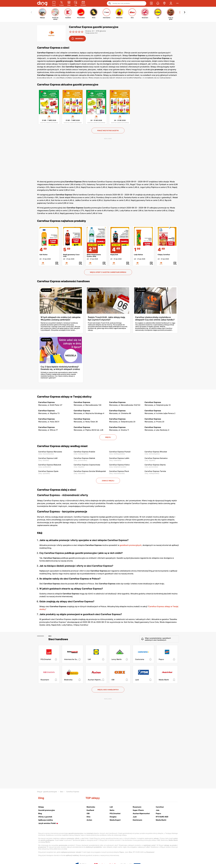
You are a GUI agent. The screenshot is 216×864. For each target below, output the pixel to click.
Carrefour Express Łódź (47, 458)
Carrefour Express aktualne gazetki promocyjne (67, 84)
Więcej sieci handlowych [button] (108, 690)
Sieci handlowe (58, 639)
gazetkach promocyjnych (131, 545)
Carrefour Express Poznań (119, 452)
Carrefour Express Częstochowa (87, 465)
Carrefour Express (72, 791)
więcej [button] (108, 437)
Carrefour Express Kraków (84, 452)
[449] (48, 236)
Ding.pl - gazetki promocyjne (47, 791)
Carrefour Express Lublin (119, 458)
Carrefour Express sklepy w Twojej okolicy (64, 396)
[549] (72, 236)
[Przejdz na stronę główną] (42, 3)
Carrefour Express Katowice (156, 458)
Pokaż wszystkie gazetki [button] (108, 130)
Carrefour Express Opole (48, 471)
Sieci (49, 636)
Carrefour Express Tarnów (155, 471)
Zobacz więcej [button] (108, 481)
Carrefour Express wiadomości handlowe (63, 281)
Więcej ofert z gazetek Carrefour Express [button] (108, 272)
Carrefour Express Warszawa (50, 452)
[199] (143, 236)
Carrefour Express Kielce (119, 465)
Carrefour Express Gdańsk (84, 458)
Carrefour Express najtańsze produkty (61, 220)
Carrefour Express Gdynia (155, 465)
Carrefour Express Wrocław (156, 452)
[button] (151, 3)
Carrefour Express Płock (119, 471)
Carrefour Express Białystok (49, 465)
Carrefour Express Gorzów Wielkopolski (90, 471)
